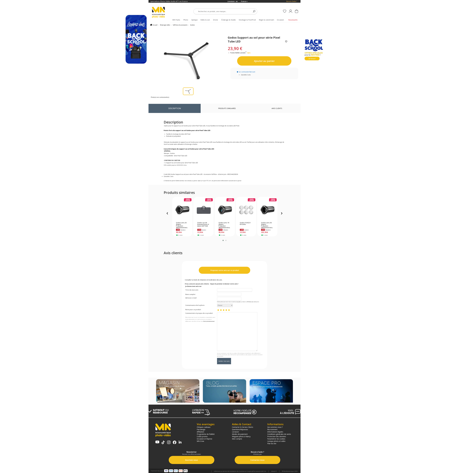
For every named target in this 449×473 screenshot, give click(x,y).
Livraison (235, 432)
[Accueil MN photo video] (161, 12)
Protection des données (276, 436)
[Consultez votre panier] (296, 11)
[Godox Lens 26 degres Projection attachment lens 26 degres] (182, 210)
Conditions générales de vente (279, 434)
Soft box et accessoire (180, 25)
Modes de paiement (240, 434)
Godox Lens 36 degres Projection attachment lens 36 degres (267, 225)
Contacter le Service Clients (242, 427)
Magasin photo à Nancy (241, 436)
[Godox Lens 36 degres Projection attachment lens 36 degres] (267, 210)
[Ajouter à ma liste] (286, 41)
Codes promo (202, 436)
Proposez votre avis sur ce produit (224, 270)
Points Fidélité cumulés (237, 53)
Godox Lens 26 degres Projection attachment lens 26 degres (181, 225)
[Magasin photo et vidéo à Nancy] (177, 391)
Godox (192, 25)
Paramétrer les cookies (276, 439)
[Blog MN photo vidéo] (224, 391)
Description (174, 108)
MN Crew (200, 441)
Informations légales (275, 432)
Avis (277, 108)
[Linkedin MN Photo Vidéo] (180, 442)
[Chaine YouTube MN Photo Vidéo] (157, 442)
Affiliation (200, 432)
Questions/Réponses (240, 429)
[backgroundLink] (74, 236)
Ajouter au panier (264, 61)
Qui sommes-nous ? (275, 427)
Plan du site (271, 443)
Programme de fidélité (206, 434)
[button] (223, 240)
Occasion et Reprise (204, 439)
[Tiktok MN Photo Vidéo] (163, 443)
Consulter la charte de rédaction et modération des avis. (203, 280)
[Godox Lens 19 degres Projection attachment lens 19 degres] (225, 210)
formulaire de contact (209, 321)
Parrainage (201, 429)
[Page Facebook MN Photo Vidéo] (174, 443)
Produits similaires (227, 108)
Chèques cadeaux (203, 427)
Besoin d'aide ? (291, 1)
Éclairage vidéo (165, 25)
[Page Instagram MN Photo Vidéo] (168, 442)
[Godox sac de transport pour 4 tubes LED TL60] (203, 210)
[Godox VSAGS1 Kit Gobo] (246, 210)
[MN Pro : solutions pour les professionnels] (271, 391)
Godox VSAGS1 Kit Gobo (245, 223)
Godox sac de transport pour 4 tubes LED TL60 (203, 224)
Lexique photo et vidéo (276, 441)
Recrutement (272, 429)
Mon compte (237, 439)
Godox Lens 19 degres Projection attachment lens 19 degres (224, 225)
